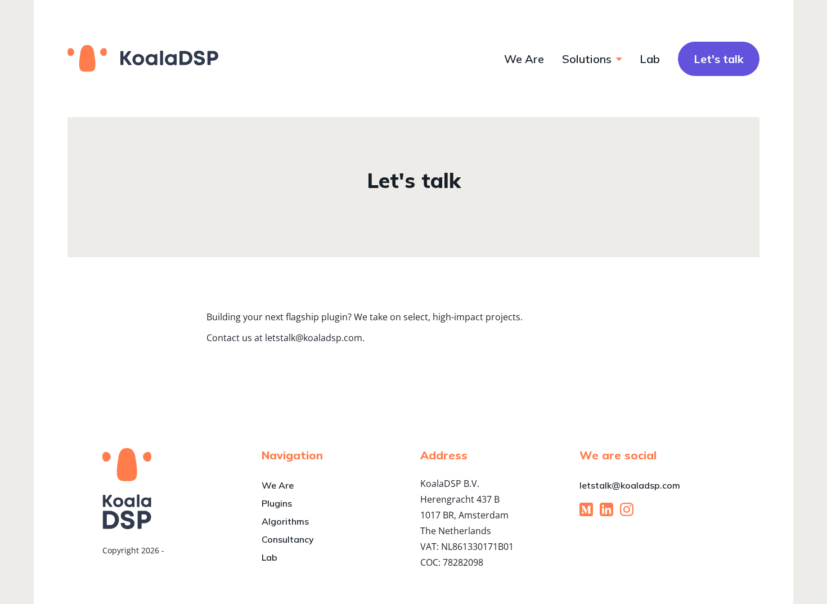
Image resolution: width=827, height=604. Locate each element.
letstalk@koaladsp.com (629, 485)
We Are (524, 59)
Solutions (587, 59)
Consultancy (288, 539)
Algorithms (285, 521)
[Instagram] (626, 509)
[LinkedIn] (606, 509)
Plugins (277, 503)
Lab (650, 59)
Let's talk (719, 59)
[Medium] (586, 509)
